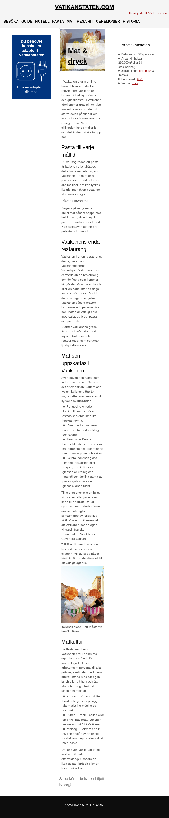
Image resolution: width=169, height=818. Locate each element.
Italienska (145, 70)
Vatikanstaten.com (84, 7)
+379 (140, 79)
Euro (135, 83)
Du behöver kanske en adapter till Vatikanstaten (31, 48)
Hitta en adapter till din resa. (31, 89)
